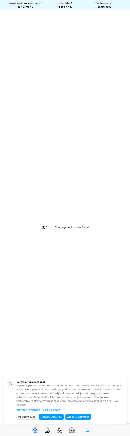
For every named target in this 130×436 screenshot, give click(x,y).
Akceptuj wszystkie (78, 417)
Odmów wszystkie (51, 417)
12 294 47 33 (65, 6)
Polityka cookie (52, 409)
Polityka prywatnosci (28, 409)
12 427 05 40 (25, 6)
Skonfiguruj (28, 417)
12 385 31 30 (104, 6)
